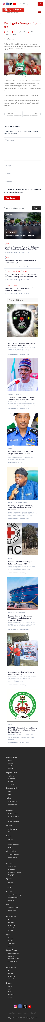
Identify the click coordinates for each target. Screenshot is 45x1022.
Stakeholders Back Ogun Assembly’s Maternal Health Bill (19, 289)
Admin (10, 462)
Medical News (17, 271)
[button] (39, 11)
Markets (8, 285)
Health (8, 271)
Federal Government (15, 502)
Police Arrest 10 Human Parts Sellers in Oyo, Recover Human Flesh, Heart (21, 344)
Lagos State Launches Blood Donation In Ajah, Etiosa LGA (21, 673)
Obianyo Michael (13, 354)
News (7, 230)
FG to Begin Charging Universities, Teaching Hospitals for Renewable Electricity (20, 508)
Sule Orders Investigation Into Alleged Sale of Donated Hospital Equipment (21, 398)
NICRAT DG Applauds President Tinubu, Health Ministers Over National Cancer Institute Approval (22, 730)
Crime (10, 448)
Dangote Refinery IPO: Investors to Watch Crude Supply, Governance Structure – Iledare (20, 618)
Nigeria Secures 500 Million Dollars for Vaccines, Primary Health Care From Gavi (21, 276)
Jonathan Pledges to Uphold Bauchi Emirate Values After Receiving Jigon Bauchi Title (22, 248)
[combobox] (28, 4)
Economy (11, 612)
